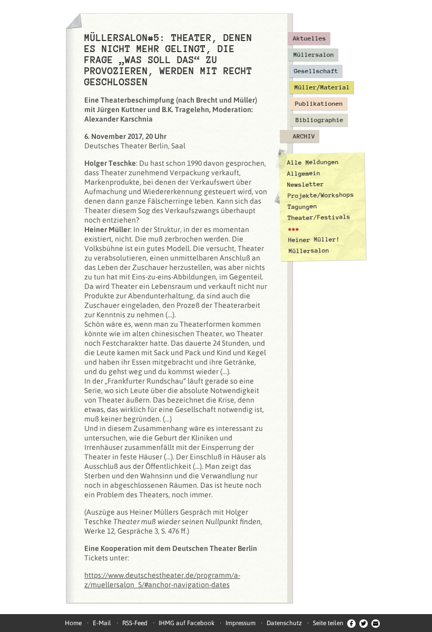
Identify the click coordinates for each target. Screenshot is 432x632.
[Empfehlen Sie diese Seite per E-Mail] (375, 623)
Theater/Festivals (319, 217)
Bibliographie (319, 120)
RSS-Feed (135, 623)
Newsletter (305, 184)
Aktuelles (309, 38)
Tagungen (302, 206)
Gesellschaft (316, 71)
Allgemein (303, 173)
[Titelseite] (74, 21)
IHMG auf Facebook (186, 623)
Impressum (240, 623)
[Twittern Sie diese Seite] (363, 623)
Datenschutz (284, 623)
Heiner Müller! (314, 239)
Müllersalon (313, 54)
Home (73, 623)
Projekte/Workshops (321, 195)
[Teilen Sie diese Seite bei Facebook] (351, 623)
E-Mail (102, 623)
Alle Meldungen (312, 162)
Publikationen (319, 103)
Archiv (304, 136)
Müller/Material (322, 87)
